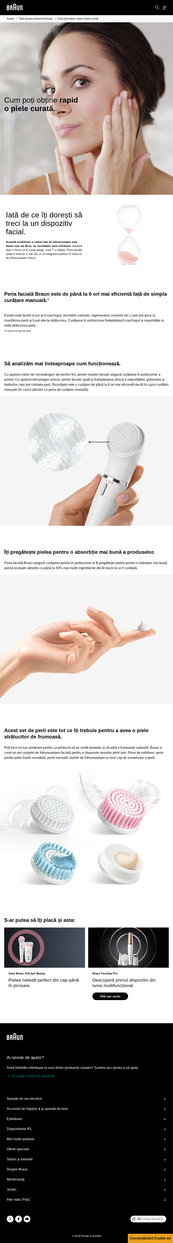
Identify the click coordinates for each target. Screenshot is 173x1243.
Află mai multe (110, 996)
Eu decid (41, 1232)
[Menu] (164, 7)
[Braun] (15, 8)
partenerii (59, 1160)
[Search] (157, 7)
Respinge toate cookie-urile (41, 1222)
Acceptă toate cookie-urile (41, 1211)
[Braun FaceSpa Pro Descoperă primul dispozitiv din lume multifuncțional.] (128, 948)
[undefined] (15, 8)
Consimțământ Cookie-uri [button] (150, 1238)
